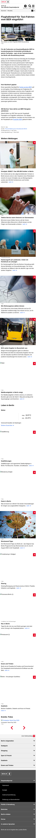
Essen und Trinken (7, 664)
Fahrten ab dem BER (25, 87)
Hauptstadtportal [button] (6, 780)
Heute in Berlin (6, 501)
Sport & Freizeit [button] (6, 755)
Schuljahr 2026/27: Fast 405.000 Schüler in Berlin (17, 171)
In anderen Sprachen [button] (8, 824)
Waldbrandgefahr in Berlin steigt (12, 392)
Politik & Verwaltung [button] (8, 804)
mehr (10, 182)
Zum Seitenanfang (27, 736)
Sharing (3, 583)
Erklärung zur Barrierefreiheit (10, 799)
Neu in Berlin (5, 624)
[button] (33, 11)
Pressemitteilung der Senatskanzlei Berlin (16, 128)
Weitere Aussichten (6, 425)
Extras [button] (3, 819)
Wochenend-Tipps (7, 541)
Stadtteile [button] (4, 760)
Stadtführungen (6, 461)
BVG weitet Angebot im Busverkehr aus (14, 348)
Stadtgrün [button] (4, 746)
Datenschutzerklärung (8, 795)
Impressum (5, 785)
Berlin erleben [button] (5, 814)
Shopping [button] (4, 750)
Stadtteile (4, 706)
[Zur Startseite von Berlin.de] (6, 775)
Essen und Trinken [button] (7, 765)
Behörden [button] (4, 809)
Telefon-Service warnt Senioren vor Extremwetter (17, 217)
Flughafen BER (17, 119)
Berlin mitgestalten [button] (7, 741)
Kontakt (4, 790)
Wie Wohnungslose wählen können (12, 306)
